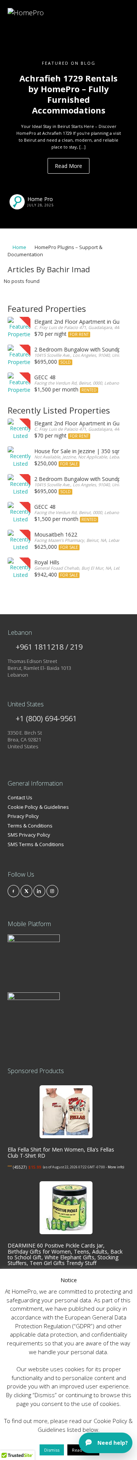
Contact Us (20, 797)
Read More (68, 165)
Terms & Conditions (30, 825)
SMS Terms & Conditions (36, 844)
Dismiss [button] (51, 1450)
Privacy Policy (23, 816)
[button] (10, 114)
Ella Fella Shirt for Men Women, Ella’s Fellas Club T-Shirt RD (61, 1152)
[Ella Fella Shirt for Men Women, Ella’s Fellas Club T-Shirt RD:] (66, 1111)
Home (18, 247)
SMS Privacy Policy (29, 834)
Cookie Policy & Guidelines (38, 806)
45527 (19, 1167)
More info (115, 1167)
